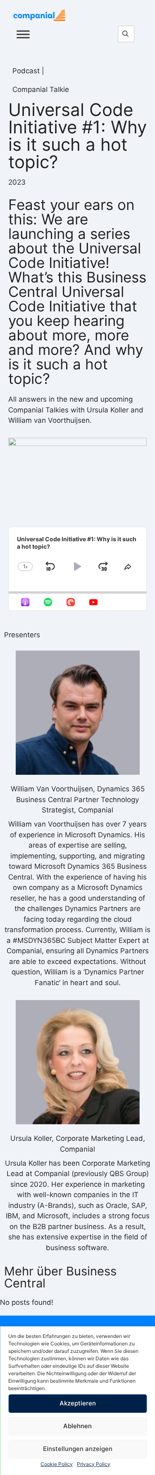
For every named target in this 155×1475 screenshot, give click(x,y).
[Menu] (23, 34)
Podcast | (28, 71)
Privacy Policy (93, 1464)
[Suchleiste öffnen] (128, 34)
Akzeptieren (78, 1403)
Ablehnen (77, 1426)
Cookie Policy (57, 1464)
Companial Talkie (40, 89)
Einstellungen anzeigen (77, 1449)
